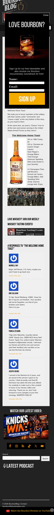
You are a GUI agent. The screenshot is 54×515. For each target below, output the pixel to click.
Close (45, 15)
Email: (13, 86)
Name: (13, 79)
